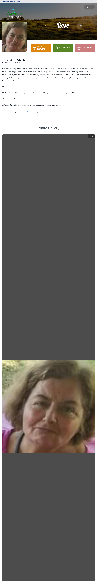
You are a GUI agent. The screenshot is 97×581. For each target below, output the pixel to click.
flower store (54, 112)
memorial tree (25, 112)
